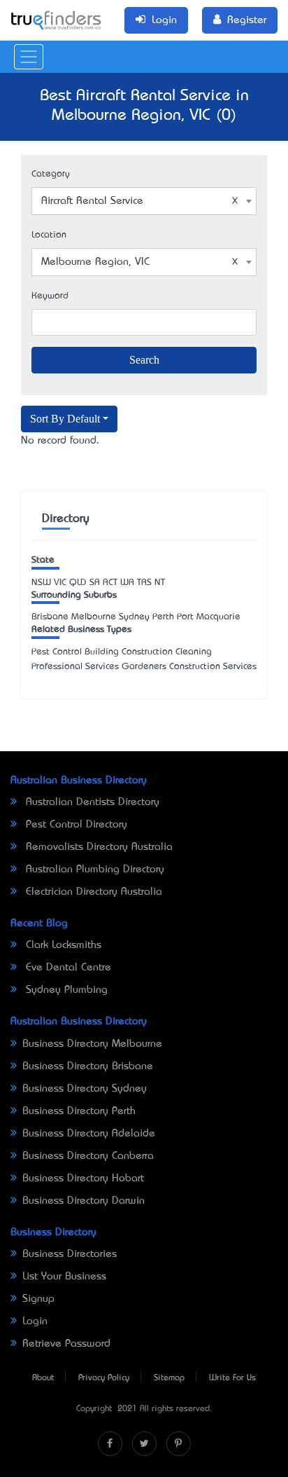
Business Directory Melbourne (92, 1044)
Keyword (50, 296)
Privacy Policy (103, 1378)
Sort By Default (65, 419)
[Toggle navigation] (28, 56)
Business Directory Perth (79, 1111)
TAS (144, 582)
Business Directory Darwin (83, 1201)
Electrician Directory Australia (92, 892)
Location (48, 235)
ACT (110, 582)
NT (159, 582)
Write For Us (232, 1378)
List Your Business (64, 1277)
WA (127, 582)
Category (50, 174)
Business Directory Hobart (83, 1178)
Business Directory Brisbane (87, 1066)
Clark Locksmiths (61, 945)
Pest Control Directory (74, 825)
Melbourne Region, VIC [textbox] (95, 262)
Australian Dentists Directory (90, 802)
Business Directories (69, 1254)
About (43, 1378)
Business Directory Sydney (84, 1089)
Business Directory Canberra (88, 1156)
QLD (78, 582)
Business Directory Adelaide (88, 1134)
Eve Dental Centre (66, 968)
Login (35, 1321)
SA (94, 582)
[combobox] (144, 201)
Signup (38, 1299)
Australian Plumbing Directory (93, 869)
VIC (60, 582)
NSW (41, 582)
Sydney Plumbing (65, 990)
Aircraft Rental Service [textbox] (92, 201)
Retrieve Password (66, 1344)
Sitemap (169, 1378)
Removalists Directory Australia (97, 847)
